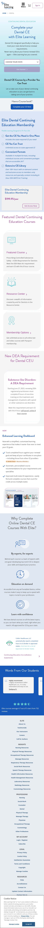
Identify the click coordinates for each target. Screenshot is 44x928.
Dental (22, 809)
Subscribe (22, 844)
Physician (22, 820)
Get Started (21, 69)
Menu (23, 7)
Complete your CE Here (22, 107)
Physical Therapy (22, 813)
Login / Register (22, 840)
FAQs (22, 880)
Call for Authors (22, 739)
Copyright (22, 867)
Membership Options (18, 332)
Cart (29, 5)
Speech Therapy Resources (22, 770)
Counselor (22, 805)
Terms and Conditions (22, 864)
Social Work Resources (22, 766)
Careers (22, 735)
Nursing (22, 798)
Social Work (22, 801)
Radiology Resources (22, 785)
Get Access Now (30, 206)
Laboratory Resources (22, 781)
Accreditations (22, 884)
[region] (22, 911)
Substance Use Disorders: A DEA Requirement (22, 381)
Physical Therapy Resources (22, 751)
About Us (22, 724)
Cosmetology (22, 828)
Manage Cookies (22, 871)
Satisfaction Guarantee (22, 860)
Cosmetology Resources (22, 789)
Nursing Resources (22, 748)
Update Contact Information (22, 891)
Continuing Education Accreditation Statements (18, 656)
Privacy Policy (22, 852)
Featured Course (16, 252)
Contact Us (22, 887)
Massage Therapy (22, 816)
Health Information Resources (22, 774)
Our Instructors (22, 731)
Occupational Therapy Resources (22, 755)
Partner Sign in (22, 895)
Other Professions (22, 831)
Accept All (29, 924)
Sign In (37, 5)
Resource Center (16, 293)
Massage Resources (22, 759)
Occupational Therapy (22, 824)
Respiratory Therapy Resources (22, 763)
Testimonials (22, 728)
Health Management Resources (22, 778)
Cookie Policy (22, 856)
